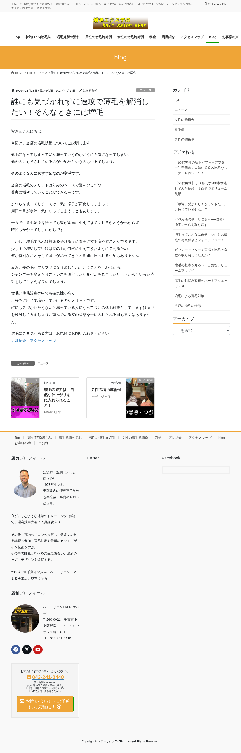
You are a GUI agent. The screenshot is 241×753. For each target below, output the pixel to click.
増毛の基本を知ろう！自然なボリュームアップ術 (201, 267)
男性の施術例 (184, 139)
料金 (158, 437)
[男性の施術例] (140, 395)
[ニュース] (25, 395)
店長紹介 (175, 437)
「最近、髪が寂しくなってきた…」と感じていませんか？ (201, 206)
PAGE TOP (231, 726)
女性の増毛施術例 (135, 437)
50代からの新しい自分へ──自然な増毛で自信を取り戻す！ (200, 222)
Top (17, 437)
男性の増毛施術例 (106, 390)
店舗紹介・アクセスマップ (33, 341)
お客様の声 (23, 443)
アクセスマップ (200, 437)
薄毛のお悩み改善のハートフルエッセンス (201, 283)
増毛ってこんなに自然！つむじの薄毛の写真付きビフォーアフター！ (201, 237)
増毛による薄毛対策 (189, 296)
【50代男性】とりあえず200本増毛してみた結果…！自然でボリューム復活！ (201, 188)
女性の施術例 (184, 120)
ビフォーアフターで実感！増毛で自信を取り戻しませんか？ (201, 252)
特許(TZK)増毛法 (39, 437)
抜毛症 (180, 129)
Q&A (178, 100)
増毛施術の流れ (70, 437)
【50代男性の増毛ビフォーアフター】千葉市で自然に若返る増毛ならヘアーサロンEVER (201, 168)
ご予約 (43, 443)
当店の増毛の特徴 (188, 306)
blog (221, 437)
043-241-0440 (217, 3)
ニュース (145, 90)
